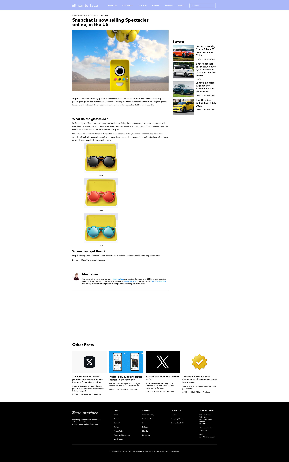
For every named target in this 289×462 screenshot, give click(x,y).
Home (116, 415)
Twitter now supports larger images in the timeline (125, 378)
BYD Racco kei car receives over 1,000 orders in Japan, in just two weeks (206, 69)
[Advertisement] (120, 309)
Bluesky (145, 431)
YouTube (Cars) (148, 415)
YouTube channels (158, 281)
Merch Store (118, 439)
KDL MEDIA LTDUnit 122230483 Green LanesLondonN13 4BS (205, 419)
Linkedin (145, 427)
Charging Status (177, 419)
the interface (118, 279)
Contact (117, 423)
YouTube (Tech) (148, 419)
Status (116, 427)
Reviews (155, 6)
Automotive (127, 6)
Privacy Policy (118, 431)
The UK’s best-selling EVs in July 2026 (206, 102)
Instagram (146, 435)
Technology (112, 6)
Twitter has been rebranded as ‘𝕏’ (162, 378)
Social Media (93, 15)
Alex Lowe (104, 15)
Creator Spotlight (177, 423)
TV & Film (142, 6)
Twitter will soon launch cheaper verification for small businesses (199, 379)
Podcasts (169, 6)
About (116, 419)
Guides (181, 6)
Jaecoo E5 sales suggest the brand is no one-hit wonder (205, 87)
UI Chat (173, 415)
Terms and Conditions (122, 435)
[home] (95, 5)
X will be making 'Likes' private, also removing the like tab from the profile (87, 379)
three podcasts (129, 281)
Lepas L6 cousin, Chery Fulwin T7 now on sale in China (205, 51)
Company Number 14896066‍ (206, 429)
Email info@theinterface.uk (207, 436)
